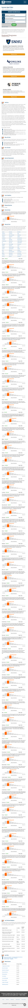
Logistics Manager (5, 982)
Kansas (3, 256)
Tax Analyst (4, 976)
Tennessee (19, 244)
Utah (18, 247)
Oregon (18, 236)
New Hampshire (11, 251)
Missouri (10, 242)
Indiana (3, 254)
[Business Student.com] (6, 2)
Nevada (10, 256)
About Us (7, 999)
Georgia (3, 247)
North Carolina (11, 247)
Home (3, 999)
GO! (14, 25)
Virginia (18, 248)
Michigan (10, 239)
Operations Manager (5, 970)
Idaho (3, 251)
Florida (3, 245)
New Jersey (11, 253)
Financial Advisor (5, 972)
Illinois (3, 253)
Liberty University (8, 67)
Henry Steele (10, 9)
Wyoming (19, 256)
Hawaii (3, 248)
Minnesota (11, 241)
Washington (19, 251)
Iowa (3, 250)
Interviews (12, 999)
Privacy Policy (24, 999)
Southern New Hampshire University (13, 46)
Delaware (3, 244)
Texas (18, 245)
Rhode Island (19, 239)
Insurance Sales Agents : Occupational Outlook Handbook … (13, 957)
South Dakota (19, 242)
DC (2, 242)
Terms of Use (18, 999)
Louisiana (10, 233)
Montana (10, 245)
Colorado (3, 239)
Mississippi (11, 244)
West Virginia (19, 254)
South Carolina (19, 241)
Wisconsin (19, 253)
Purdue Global (7, 89)
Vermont (18, 250)
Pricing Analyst (4, 974)
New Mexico (11, 254)
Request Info (14, 54)
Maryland (10, 236)
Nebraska (10, 250)
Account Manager (5, 978)
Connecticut (4, 241)
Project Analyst (4, 980)
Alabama (3, 233)
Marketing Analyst (5, 984)
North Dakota (11, 248)
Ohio (18, 233)
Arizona (3, 236)
